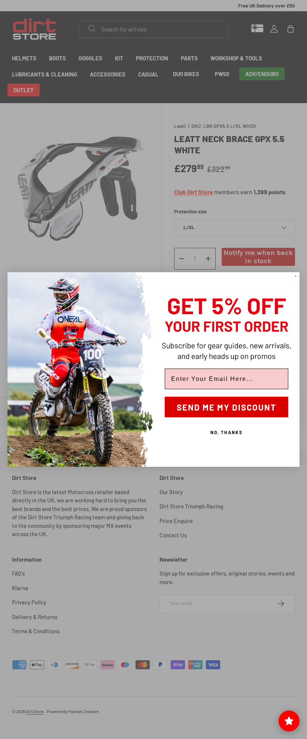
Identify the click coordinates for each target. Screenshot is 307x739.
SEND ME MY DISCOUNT (226, 407)
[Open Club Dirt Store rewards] (289, 721)
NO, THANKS (226, 432)
